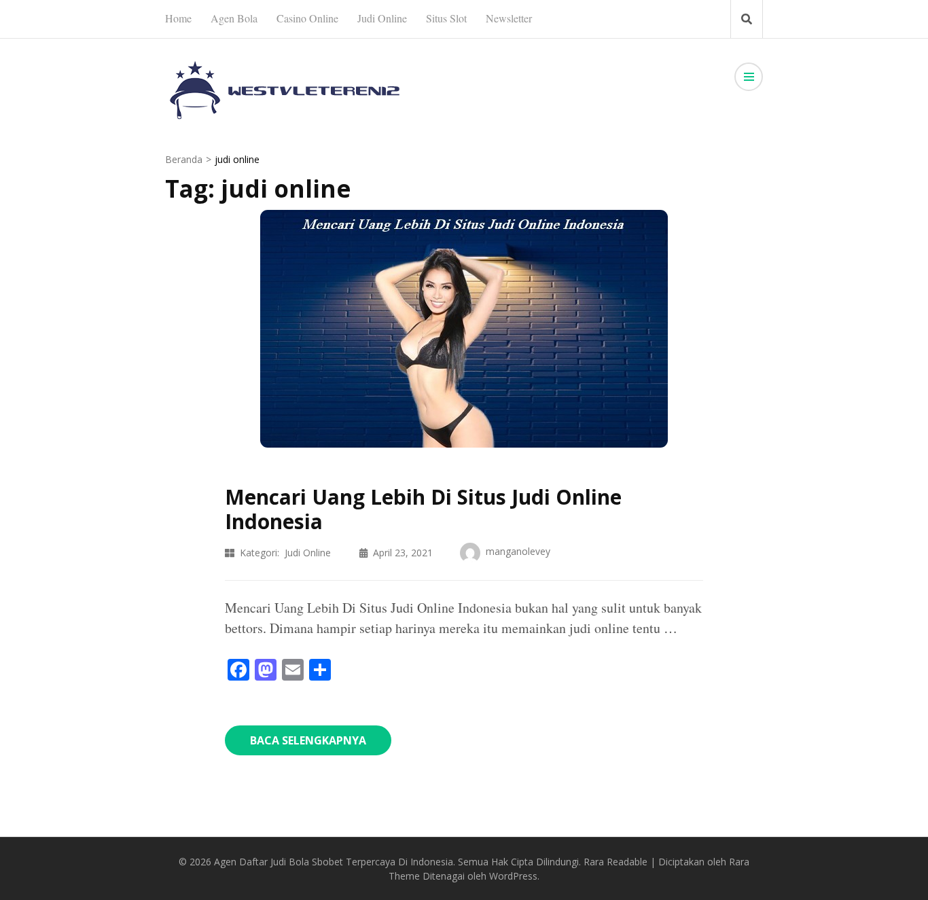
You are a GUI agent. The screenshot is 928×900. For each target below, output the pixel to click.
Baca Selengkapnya (308, 740)
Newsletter (509, 18)
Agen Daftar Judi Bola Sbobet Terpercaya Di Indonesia (333, 861)
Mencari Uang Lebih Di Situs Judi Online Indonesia (423, 509)
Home (178, 18)
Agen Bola (234, 18)
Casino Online (307, 18)
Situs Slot (446, 18)
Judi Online (382, 18)
